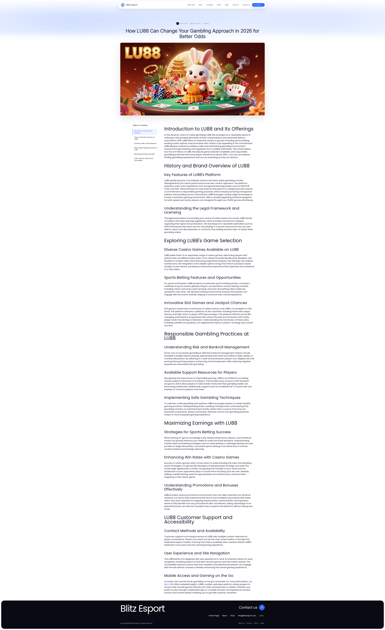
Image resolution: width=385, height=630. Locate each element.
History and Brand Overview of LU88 (144, 138)
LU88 (230, 154)
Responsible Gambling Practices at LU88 (145, 149)
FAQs (232, 615)
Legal (262, 623)
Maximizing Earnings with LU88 (144, 154)
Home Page (214, 615)
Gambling (206, 23)
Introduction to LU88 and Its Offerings (143, 132)
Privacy (249, 623)
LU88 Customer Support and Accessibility (143, 159)
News (224, 615)
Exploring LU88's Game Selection (145, 143)
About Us (242, 623)
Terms (256, 623)
